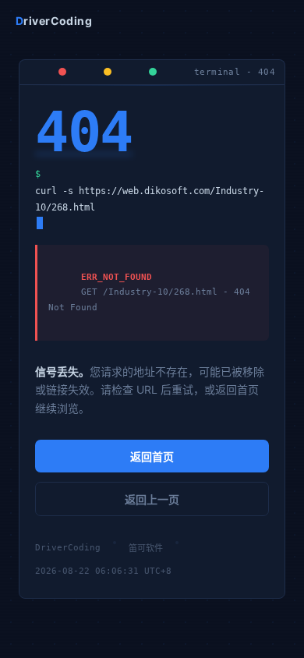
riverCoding (54, 20)
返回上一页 (152, 499)
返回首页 (152, 456)
